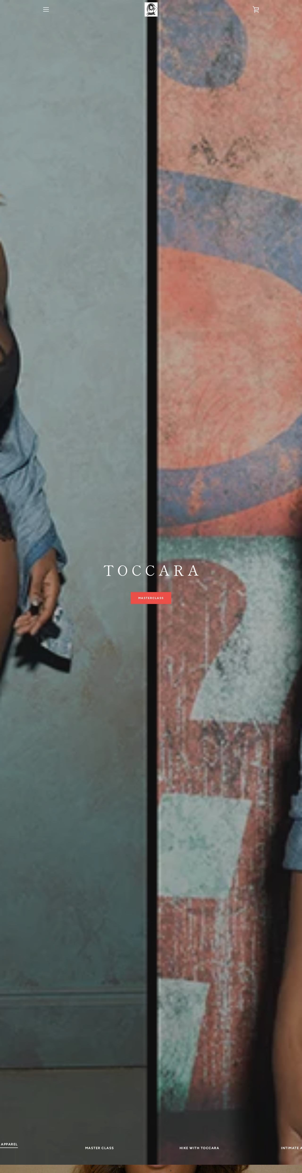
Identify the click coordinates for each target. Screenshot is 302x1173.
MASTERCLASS (151, 597)
